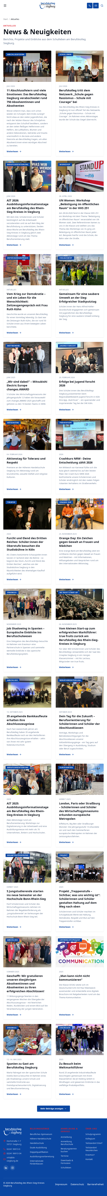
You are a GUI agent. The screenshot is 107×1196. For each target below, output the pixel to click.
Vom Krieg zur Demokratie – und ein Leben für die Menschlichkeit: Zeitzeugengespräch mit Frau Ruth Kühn (27, 301)
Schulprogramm (93, 1134)
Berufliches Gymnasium (41, 1134)
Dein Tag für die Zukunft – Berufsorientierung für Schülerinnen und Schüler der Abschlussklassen (79, 722)
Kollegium (90, 1138)
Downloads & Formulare (67, 1161)
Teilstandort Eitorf (94, 1143)
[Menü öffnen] (5, 5)
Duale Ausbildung (38, 1147)
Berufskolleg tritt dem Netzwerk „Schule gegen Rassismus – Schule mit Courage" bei (76, 96)
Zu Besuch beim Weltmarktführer (71, 1065)
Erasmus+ (90, 1154)
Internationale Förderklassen (36, 1162)
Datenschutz (77, 1184)
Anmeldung (66, 1137)
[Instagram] (12, 1167)
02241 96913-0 (13, 1149)
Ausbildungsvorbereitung (42, 1156)
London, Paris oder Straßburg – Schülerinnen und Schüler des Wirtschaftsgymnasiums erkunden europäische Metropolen (79, 811)
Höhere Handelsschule (40, 1138)
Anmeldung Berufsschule (67, 1143)
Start (5, 19)
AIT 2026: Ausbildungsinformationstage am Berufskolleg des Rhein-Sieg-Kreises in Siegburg (27, 206)
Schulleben (66, 1167)
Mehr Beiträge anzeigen (51, 1108)
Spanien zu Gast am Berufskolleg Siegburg (22, 1065)
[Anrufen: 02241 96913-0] (90, 5)
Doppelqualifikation (39, 1152)
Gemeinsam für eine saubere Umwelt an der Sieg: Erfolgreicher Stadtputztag (79, 297)
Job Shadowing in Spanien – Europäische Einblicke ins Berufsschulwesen (25, 632)
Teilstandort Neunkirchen (92, 1149)
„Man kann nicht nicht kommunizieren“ (74, 978)
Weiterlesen (12, 151)
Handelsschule (37, 1143)
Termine (64, 1156)
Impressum (61, 1184)
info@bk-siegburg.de (12, 1159)
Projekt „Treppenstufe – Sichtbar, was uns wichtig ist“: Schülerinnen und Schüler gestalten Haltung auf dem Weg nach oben (79, 898)
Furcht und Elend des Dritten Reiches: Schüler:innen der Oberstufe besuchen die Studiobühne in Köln (27, 544)
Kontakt (89, 1159)
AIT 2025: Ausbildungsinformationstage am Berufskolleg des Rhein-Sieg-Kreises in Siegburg (27, 809)
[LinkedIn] (5, 1167)
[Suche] (102, 5)
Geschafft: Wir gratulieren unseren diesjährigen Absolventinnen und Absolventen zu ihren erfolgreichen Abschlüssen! (25, 983)
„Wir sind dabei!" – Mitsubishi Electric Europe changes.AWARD (27, 385)
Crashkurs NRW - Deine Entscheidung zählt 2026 (76, 460)
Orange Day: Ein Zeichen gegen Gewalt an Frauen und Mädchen (79, 542)
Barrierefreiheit (95, 1184)
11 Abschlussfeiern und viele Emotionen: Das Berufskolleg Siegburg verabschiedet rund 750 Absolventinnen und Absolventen (27, 98)
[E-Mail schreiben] (96, 5)
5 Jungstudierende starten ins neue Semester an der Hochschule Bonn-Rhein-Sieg (26, 895)
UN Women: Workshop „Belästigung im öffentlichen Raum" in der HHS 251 (79, 204)
